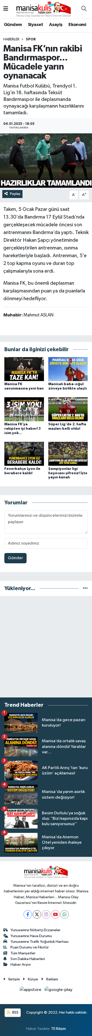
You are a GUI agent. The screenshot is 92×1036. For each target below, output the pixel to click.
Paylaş (15, 194)
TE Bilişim (58, 1029)
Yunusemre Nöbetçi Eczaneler (35, 930)
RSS (15, 1012)
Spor (31, 39)
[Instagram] (46, 914)
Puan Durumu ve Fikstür (29, 947)
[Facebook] (28, 914)
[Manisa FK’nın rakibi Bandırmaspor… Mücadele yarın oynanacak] (46, 160)
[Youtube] (55, 914)
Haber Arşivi (20, 964)
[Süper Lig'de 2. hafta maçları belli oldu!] (68, 409)
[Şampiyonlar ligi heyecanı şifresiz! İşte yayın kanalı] (68, 453)
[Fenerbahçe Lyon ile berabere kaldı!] (24, 453)
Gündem (13, 24)
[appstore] (31, 991)
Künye (33, 979)
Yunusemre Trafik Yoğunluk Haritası (39, 942)
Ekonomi (77, 24)
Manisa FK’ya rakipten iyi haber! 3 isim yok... (22, 428)
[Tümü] (85, 588)
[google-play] (58, 991)
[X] (37, 914)
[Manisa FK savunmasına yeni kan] (24, 369)
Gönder (15, 558)
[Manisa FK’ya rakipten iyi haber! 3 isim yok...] (24, 409)
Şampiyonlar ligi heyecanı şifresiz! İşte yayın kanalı (67, 473)
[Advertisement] (46, 646)
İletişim (14, 979)
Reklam (52, 979)
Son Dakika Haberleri (27, 959)
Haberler (11, 39)
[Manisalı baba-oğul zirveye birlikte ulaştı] (68, 369)
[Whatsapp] (64, 914)
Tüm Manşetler (23, 953)
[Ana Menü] (5, 9)
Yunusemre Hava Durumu (31, 936)
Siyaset (35, 24)
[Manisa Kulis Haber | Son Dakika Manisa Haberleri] (43, 9)
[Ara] (84, 9)
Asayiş (55, 24)
